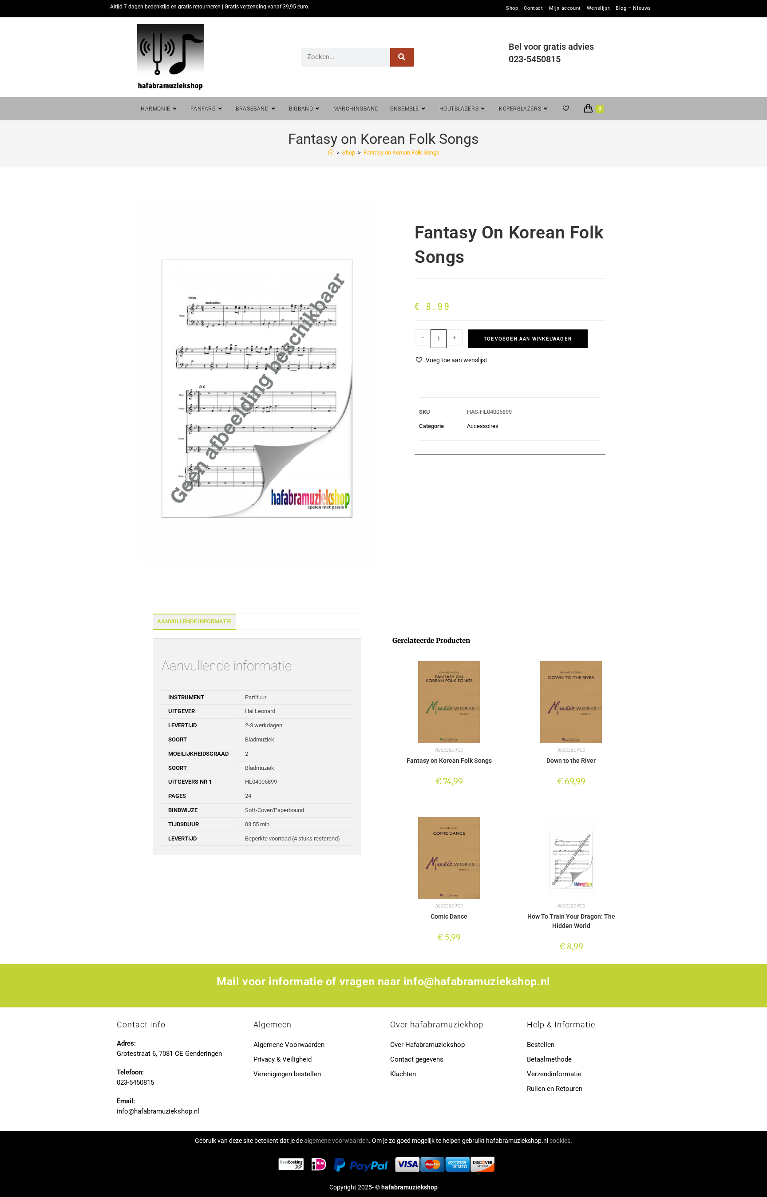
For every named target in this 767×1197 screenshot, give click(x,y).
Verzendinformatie (554, 1074)
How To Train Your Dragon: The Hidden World (571, 921)
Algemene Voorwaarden (288, 1045)
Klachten (403, 1074)
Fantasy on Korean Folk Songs (401, 152)
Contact (533, 8)
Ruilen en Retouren (554, 1089)
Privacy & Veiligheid (282, 1059)
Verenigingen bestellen (287, 1074)
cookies (560, 1140)
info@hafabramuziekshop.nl (476, 981)
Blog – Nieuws (633, 8)
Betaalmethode (549, 1059)
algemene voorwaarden (336, 1140)
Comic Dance (449, 916)
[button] (451, 360)
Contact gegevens (416, 1059)
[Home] (331, 152)
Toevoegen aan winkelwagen (528, 338)
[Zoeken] (402, 57)
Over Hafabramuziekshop (427, 1045)
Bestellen (540, 1045)
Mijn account (565, 8)
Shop (512, 8)
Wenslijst (598, 8)
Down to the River (571, 760)
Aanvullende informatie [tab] (194, 621)
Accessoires (482, 426)
